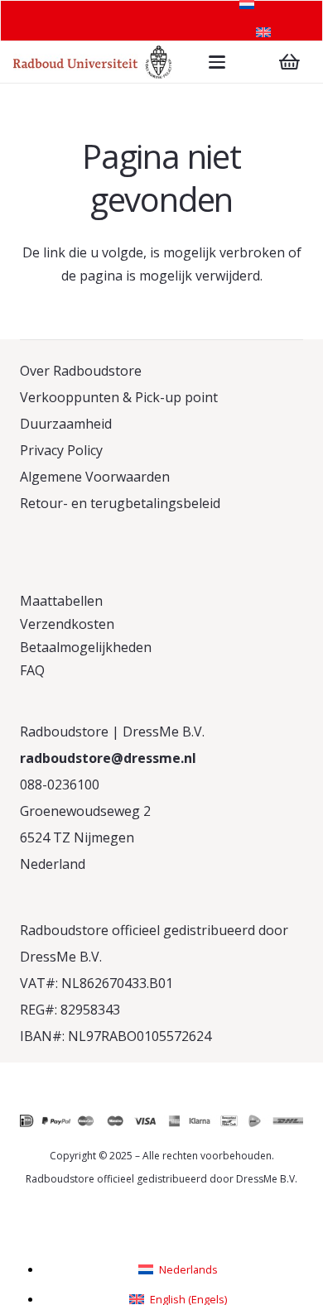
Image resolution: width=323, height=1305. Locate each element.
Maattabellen (61, 601)
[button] (217, 62)
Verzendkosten (67, 624)
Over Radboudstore (81, 371)
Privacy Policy (61, 450)
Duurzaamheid (66, 424)
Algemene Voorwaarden (95, 477)
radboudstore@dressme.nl (108, 758)
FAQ (32, 670)
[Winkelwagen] (290, 62)
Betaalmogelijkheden (86, 647)
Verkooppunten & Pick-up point (119, 397)
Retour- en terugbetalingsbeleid (120, 503)
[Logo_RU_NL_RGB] (92, 62)
